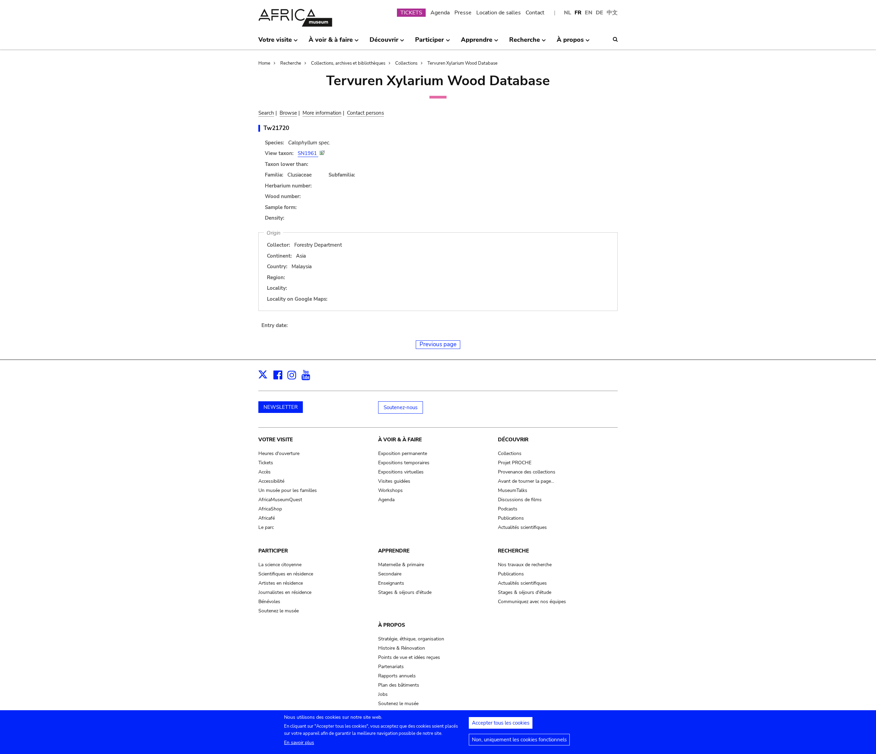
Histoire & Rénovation (401, 648)
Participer (273, 550)
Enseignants (391, 583)
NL (567, 12)
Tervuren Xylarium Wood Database (462, 63)
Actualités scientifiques (522, 527)
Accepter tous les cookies (500, 722)
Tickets (265, 462)
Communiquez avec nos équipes (532, 601)
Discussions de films (520, 499)
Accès (264, 472)
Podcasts (507, 509)
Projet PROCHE (514, 462)
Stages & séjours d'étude (404, 592)
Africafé (266, 518)
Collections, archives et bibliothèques (348, 63)
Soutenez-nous (400, 407)
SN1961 (308, 153)
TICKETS (411, 12)
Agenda (440, 12)
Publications (511, 518)
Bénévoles (269, 601)
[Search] (615, 39)
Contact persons (365, 112)
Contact (535, 12)
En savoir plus (299, 742)
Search (266, 112)
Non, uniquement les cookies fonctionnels (519, 739)
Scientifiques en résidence (285, 574)
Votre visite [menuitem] (275, 42)
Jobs (383, 694)
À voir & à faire (400, 439)
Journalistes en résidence (284, 592)
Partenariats (391, 666)
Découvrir (513, 439)
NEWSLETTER (280, 407)
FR (578, 12)
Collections (406, 63)
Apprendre (394, 550)
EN (588, 12)
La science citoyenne (279, 564)
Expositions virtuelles (401, 472)
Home (264, 63)
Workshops (390, 490)
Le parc (266, 527)
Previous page (438, 344)
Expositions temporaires (403, 462)
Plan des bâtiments (398, 685)
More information (322, 112)
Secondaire (389, 574)
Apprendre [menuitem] (476, 42)
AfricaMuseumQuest (280, 499)
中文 (612, 12)
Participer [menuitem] (429, 42)
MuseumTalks (512, 490)
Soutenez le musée (278, 611)
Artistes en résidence (280, 583)
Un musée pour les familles (287, 490)
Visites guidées (394, 481)
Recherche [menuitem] (524, 42)
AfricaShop (270, 509)
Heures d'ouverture (278, 453)
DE (599, 12)
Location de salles (498, 12)
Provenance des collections (526, 472)
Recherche (290, 63)
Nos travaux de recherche (525, 564)
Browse (288, 112)
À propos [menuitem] (570, 42)
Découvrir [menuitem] (384, 42)
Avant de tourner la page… (526, 481)
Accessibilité (271, 481)
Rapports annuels (397, 676)
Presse (463, 12)
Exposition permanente (402, 453)
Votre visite (275, 439)
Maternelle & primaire (401, 564)
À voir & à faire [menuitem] (331, 42)
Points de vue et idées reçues (409, 657)
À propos (391, 625)
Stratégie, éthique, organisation (411, 639)
